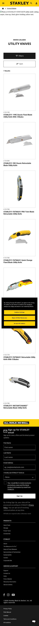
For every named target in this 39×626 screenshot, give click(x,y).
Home (3, 8)
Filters (21, 56)
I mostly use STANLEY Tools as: (13, 473)
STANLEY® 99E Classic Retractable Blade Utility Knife (17, 164)
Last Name (7, 453)
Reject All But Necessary (19, 318)
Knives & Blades (11, 8)
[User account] (36, 3)
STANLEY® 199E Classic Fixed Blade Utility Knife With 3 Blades (17, 116)
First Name (7, 443)
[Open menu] (3, 3)
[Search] (31, 3)
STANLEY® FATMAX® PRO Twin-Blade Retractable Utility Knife (18, 213)
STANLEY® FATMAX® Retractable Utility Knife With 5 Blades (19, 358)
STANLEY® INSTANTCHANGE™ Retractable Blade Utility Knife (15, 407)
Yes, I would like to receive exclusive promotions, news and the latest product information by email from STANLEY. (19, 486)
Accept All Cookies (19, 323)
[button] (4, 594)
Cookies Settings (19, 312)
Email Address (8, 463)
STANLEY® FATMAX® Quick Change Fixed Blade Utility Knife (17, 261)
